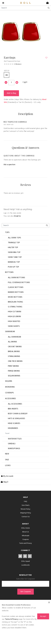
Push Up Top (13, 267)
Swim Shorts (14, 326)
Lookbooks (25, 565)
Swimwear (10, 331)
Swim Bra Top (14, 252)
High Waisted (14, 321)
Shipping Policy (25, 513)
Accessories (10, 398)
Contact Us (26, 516)
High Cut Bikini (14, 311)
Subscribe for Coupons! (25, 579)
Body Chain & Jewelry (18, 413)
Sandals (11, 443)
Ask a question (9, 164)
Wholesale (25, 535)
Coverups (9, 392)
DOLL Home (25, 528)
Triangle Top (14, 242)
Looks (8, 465)
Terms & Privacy (11, 619)
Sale (7, 459)
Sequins (8, 381)
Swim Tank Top (15, 257)
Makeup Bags (14, 448)
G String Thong (15, 306)
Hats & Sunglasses (16, 418)
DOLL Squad (25, 561)
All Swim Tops (14, 237)
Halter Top (13, 247)
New (7, 453)
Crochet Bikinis (15, 346)
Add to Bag (11, 93)
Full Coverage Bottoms (19, 282)
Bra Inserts (13, 408)
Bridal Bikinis (14, 351)
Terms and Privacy (25, 543)
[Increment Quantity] (17, 83)
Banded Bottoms (16, 292)
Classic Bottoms (15, 287)
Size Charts (25, 505)
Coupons (25, 539)
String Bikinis (14, 356)
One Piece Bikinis (15, 361)
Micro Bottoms (15, 297)
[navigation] (4, 3)
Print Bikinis (13, 366)
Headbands (13, 428)
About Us (25, 532)
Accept (43, 616)
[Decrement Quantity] (6, 83)
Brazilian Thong (15, 302)
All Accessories (15, 404)
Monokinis (10, 387)
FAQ (25, 501)
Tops (7, 232)
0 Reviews (18, 64)
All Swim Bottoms (16, 277)
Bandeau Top (14, 262)
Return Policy (25, 509)
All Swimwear (14, 337)
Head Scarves (14, 423)
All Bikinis (12, 341)
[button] (6, 75)
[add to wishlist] (46, 57)
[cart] (46, 3)
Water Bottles (15, 438)
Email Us (17, 216)
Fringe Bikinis (14, 371)
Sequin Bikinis (14, 375)
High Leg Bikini (14, 316)
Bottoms (9, 272)
